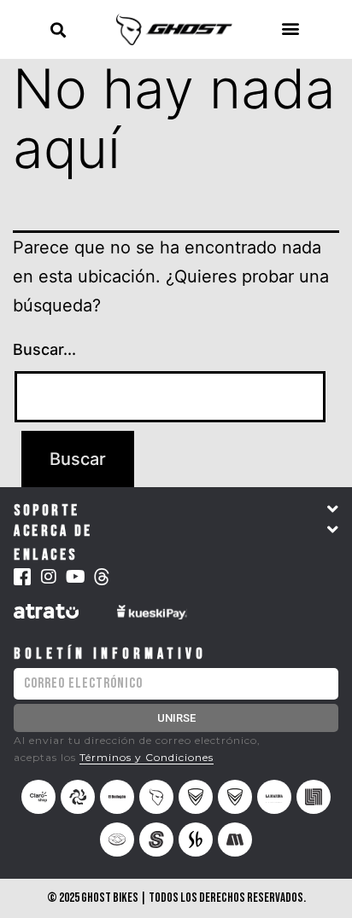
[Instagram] (48, 576)
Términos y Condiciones (146, 757)
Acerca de (53, 531)
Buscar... (44, 349)
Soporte (47, 511)
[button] (58, 29)
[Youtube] (75, 576)
